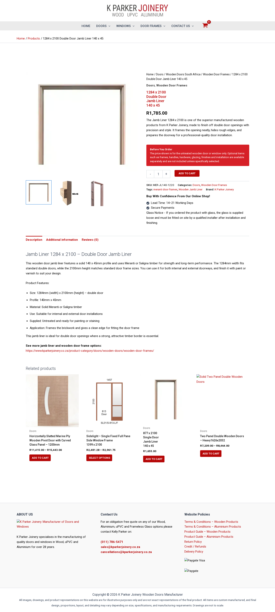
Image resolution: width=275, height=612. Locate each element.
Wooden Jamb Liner (190, 189)
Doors (159, 74)
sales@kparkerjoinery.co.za (120, 547)
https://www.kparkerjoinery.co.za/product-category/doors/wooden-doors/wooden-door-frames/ (90, 351)
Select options (99, 457)
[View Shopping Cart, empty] (205, 25)
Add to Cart (40, 457)
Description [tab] (34, 240)
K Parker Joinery (224, 189)
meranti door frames (165, 189)
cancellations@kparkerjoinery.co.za (126, 552)
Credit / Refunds (195, 546)
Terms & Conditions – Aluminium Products (212, 526)
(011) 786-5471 (112, 542)
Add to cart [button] (154, 459)
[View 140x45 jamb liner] (67, 193)
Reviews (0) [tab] (90, 240)
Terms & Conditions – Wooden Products (211, 522)
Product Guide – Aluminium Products (208, 536)
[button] (108, 26)
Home (150, 74)
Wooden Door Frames (216, 74)
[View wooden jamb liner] (96, 193)
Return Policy (193, 542)
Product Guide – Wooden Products (207, 531)
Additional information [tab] (62, 240)
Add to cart (187, 173)
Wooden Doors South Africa (183, 74)
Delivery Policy (193, 551)
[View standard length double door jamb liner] (39, 192)
